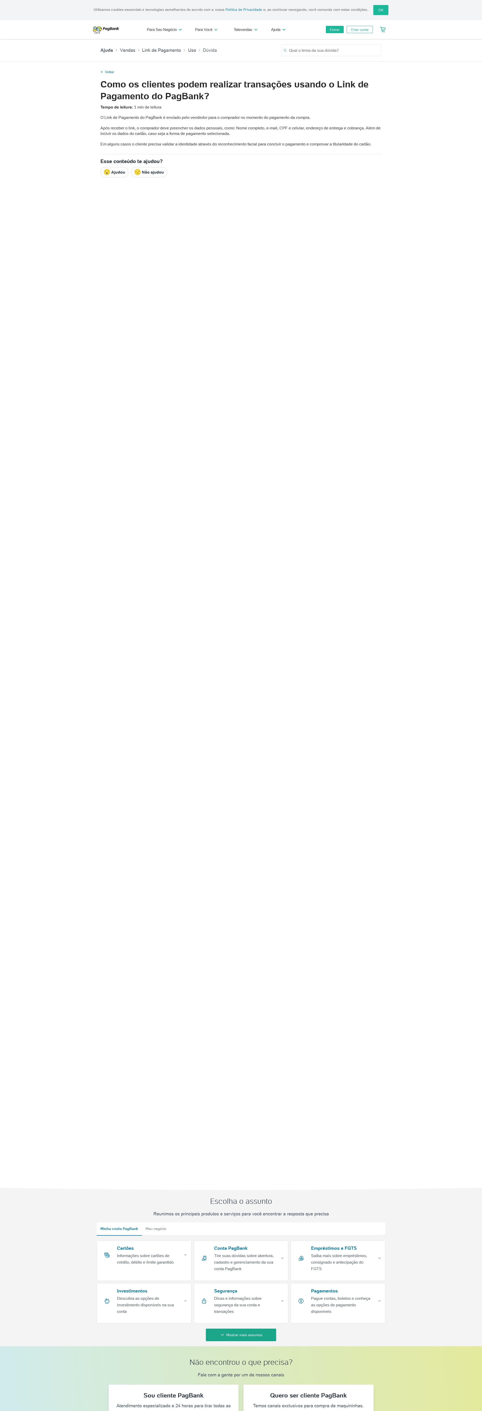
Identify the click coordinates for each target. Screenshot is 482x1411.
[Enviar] (285, 50)
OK (380, 10)
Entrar (335, 29)
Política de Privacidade (243, 9)
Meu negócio (156, 1228)
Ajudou (118, 172)
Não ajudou (153, 172)
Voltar (109, 72)
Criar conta (360, 29)
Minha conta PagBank (119, 1228)
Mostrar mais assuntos (244, 1335)
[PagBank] (108, 29)
